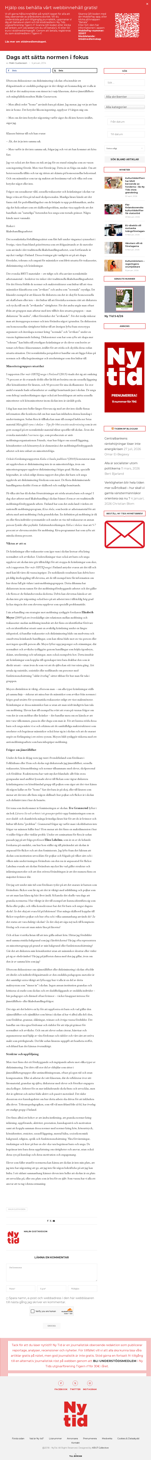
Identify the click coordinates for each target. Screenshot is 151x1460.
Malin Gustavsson (18, 63)
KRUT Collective (100, 1447)
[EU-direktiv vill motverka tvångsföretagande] (113, 230)
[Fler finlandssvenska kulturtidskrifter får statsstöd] (113, 209)
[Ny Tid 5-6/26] (125, 299)
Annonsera (72, 1438)
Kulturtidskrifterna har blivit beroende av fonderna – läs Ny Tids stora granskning (135, 185)
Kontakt (75, 1442)
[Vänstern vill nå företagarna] (113, 248)
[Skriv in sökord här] (125, 83)
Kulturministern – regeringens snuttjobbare (135, 264)
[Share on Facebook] (47, 1221)
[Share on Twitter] (51, 1221)
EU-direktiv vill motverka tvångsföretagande (135, 228)
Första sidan (18, 1438)
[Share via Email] (54, 1221)
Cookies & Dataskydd (128, 1438)
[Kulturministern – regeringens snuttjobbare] (113, 265)
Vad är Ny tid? (36, 1438)
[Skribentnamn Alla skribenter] (125, 96)
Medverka (107, 1438)
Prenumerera (90, 1438)
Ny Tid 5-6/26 (114, 316)
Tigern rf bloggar (126, 428)
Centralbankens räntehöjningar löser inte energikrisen (123, 444)
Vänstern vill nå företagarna (133, 245)
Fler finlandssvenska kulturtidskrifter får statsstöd (134, 209)
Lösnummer (55, 1438)
